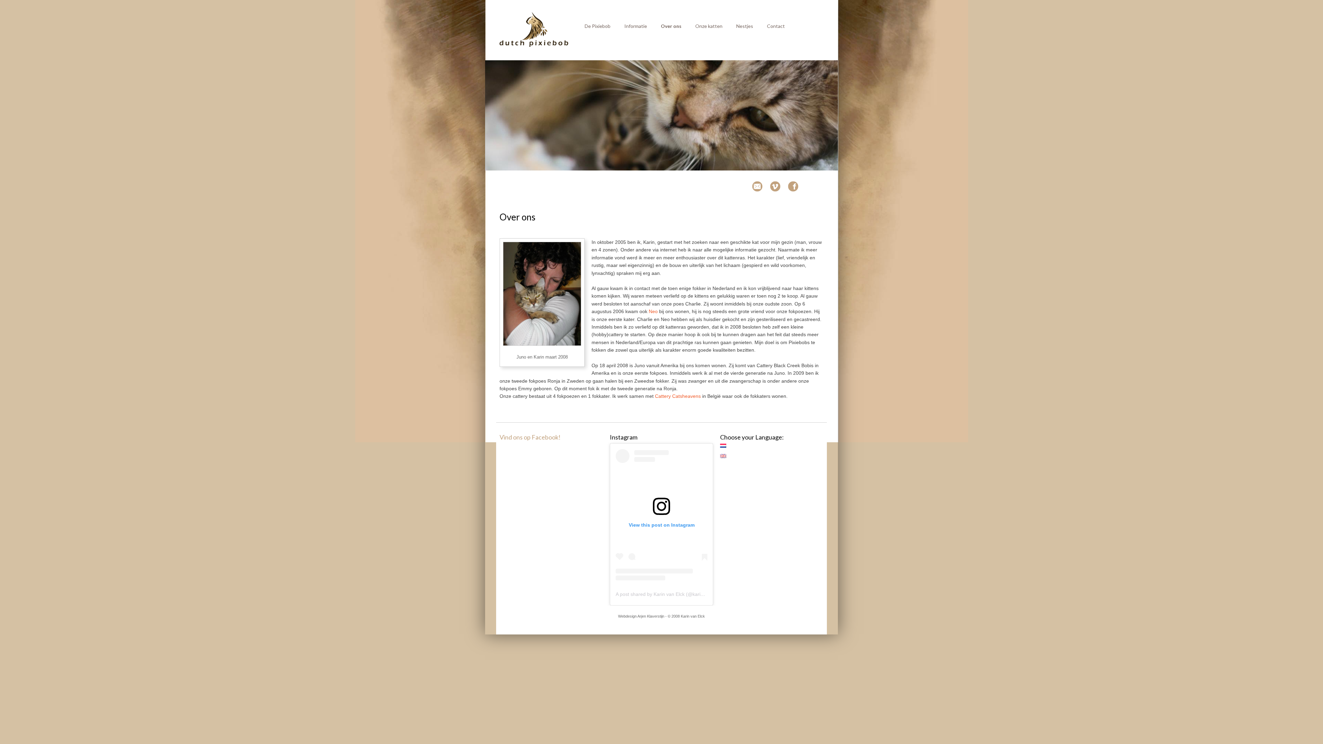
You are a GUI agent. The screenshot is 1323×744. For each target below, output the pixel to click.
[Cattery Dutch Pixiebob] (534, 45)
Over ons (671, 26)
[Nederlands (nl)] (726, 446)
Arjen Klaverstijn (650, 616)
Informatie (635, 26)
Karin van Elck (693, 616)
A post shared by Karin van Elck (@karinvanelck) (668, 594)
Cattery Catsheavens (678, 396)
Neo (653, 311)
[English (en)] (726, 456)
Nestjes (744, 26)
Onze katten (708, 26)
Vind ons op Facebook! (530, 437)
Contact (776, 26)
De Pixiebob (598, 26)
